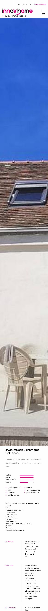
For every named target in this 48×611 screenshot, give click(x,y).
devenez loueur (40, 4)
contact (29, 4)
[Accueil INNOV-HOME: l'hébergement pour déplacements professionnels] (24, 12)
